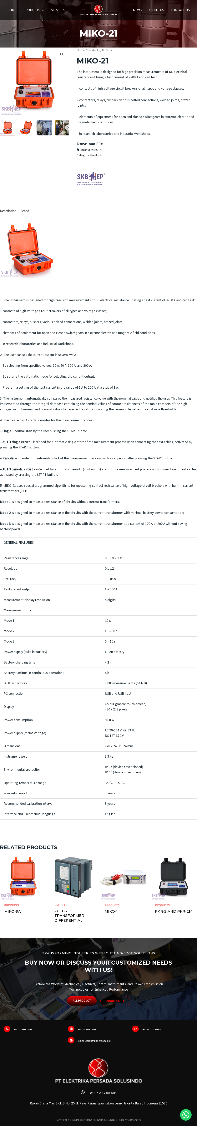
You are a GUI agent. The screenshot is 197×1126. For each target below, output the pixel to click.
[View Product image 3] (44, 127)
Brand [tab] (25, 211)
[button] (42, 10)
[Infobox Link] (34, 1030)
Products (93, 50)
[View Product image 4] (62, 127)
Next (68, 128)
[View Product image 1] (7, 127)
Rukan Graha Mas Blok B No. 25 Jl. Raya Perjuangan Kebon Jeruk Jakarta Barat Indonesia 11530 (98, 1103)
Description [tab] (8, 211)
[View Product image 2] (26, 127)
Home (81, 50)
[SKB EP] (91, 178)
